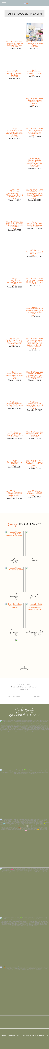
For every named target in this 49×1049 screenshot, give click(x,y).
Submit (37, 697)
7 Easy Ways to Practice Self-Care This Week (14, 44)
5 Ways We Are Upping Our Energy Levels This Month (34, 463)
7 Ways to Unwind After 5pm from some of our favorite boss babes (14, 493)
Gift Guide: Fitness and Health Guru (34, 252)
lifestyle (14, 129)
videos (24, 668)
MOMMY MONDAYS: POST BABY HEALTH (34, 493)
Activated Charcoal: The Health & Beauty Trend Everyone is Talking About (34, 311)
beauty (14, 70)
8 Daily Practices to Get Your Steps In (34, 434)
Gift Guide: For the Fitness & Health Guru (14, 434)
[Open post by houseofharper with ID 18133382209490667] (24, 843)
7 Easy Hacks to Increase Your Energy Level (14, 282)
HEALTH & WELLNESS (14, 42)
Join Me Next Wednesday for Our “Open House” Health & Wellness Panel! (14, 194)
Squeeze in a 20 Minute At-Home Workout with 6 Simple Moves (14, 225)
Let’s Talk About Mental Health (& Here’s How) (34, 281)
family (34, 70)
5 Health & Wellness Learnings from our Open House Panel (34, 132)
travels (35, 596)
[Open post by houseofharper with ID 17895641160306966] (24, 990)
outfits (14, 560)
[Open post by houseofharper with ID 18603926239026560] (24, 744)
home (35, 560)
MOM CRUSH (35, 159)
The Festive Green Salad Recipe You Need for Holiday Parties (34, 405)
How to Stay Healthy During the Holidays (34, 224)
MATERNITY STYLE (35, 632)
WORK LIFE (14, 190)
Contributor (14, 402)
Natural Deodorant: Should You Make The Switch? (34, 101)
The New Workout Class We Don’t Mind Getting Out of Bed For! (34, 375)
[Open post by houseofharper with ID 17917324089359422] (24, 892)
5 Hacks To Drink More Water (34, 44)
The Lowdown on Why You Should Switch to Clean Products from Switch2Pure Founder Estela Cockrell (34, 343)
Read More (14, 47)
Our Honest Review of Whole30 (14, 463)
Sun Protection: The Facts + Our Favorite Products (14, 73)
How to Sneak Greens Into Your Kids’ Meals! (34, 72)
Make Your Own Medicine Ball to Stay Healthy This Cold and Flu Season (34, 194)
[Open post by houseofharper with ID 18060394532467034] (24, 793)
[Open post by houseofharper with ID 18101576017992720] (24, 941)
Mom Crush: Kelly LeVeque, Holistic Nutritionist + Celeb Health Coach (34, 162)
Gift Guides (34, 250)
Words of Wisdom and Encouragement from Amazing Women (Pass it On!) (14, 132)
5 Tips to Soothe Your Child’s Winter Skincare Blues (14, 375)
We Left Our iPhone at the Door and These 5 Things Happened (14, 341)
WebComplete (42, 1035)
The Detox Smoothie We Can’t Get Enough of (14, 404)
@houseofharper (24, 715)
